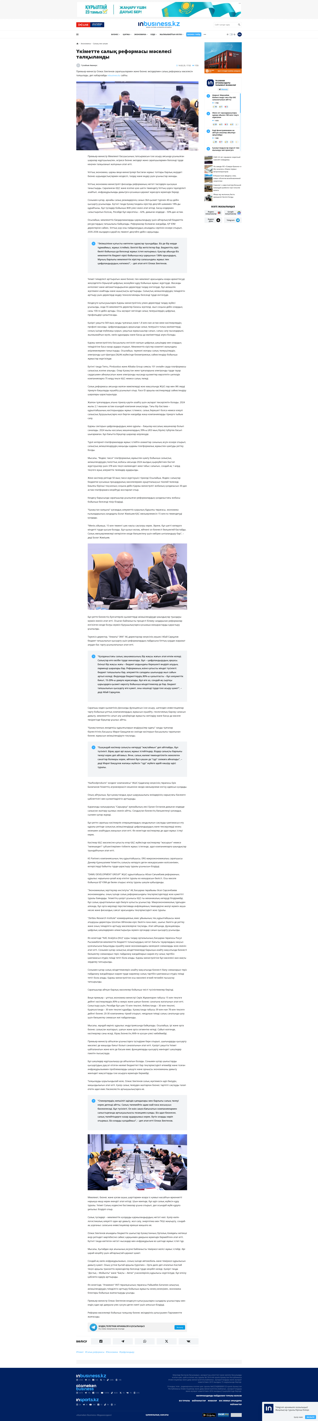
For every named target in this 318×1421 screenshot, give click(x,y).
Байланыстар (199, 1400)
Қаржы (126, 34)
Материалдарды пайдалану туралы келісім (219, 1396)
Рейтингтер (236, 1404)
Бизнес (114, 34)
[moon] (235, 34)
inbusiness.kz (114, 75)
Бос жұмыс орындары (230, 1400)
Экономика (140, 34)
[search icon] (239, 24)
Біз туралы (184, 1400)
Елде (153, 34)
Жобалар (212, 1400)
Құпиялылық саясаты (157, 1415)
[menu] (77, 34)
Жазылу (311, 1417)
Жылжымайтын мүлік (171, 34)
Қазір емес (298, 1417)
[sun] (228, 34)
